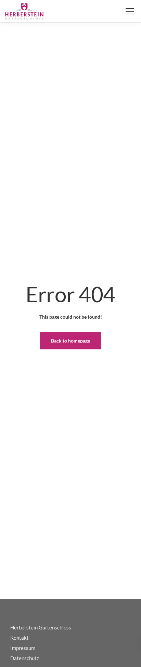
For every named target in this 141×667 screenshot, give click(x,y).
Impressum (22, 648)
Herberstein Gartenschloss (40, 627)
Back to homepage (70, 341)
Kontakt (19, 638)
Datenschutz (24, 658)
